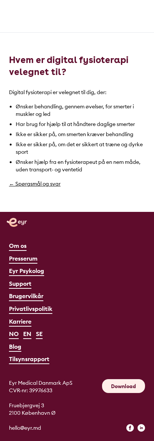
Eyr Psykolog (26, 270)
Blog (15, 346)
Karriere (20, 321)
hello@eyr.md (25, 427)
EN (27, 334)
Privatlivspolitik (30, 308)
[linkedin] (141, 428)
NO (14, 334)
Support (20, 283)
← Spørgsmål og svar (35, 183)
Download (123, 386)
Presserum (23, 258)
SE (39, 334)
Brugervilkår (26, 296)
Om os (18, 245)
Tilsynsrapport (29, 359)
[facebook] (130, 428)
